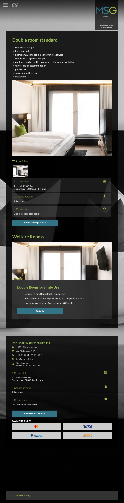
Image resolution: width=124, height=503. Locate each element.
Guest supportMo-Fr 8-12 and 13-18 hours (29, 364)
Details (40, 311)
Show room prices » (35, 222)
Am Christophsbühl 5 (25, 351)
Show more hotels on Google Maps (106, 26)
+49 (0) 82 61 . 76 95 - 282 (29, 355)
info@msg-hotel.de (24, 359)
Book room (14, 4)
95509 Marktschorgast (27, 347)
